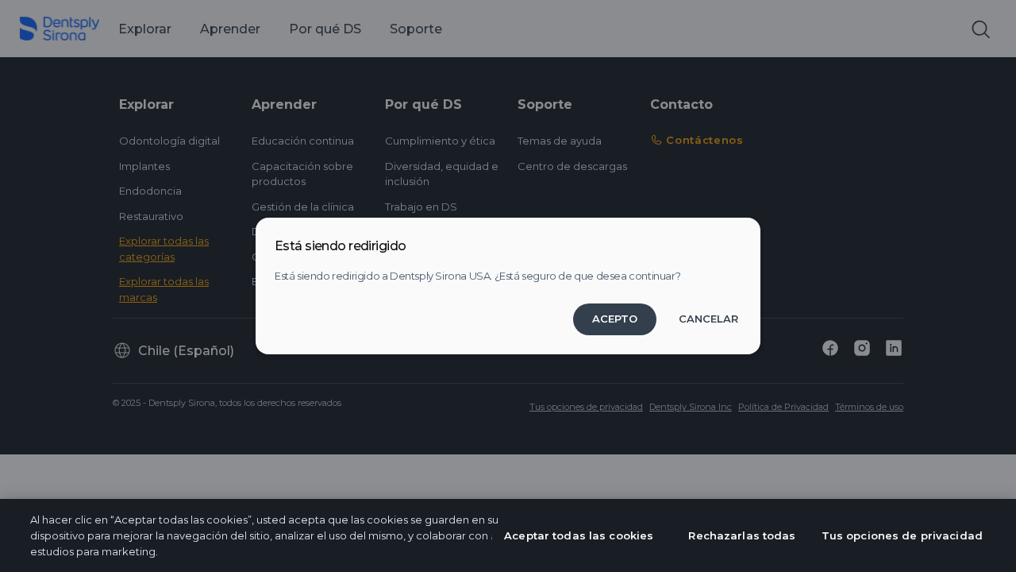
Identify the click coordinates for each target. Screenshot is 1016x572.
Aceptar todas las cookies (578, 535)
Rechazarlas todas (741, 535)
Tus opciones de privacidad (902, 535)
